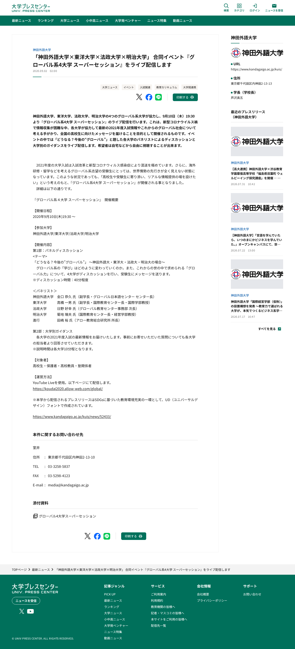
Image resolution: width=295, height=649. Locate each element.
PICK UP (110, 594)
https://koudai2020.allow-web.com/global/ (68, 388)
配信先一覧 (158, 625)
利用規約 (157, 600)
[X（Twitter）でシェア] (139, 97)
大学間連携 (189, 87)
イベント (129, 87)
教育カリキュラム (166, 87)
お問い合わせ (252, 594)
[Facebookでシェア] (149, 97)
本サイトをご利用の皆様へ (169, 619)
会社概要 (203, 594)
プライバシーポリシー (212, 600)
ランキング (111, 607)
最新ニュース (113, 600)
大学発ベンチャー (116, 625)
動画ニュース (113, 638)
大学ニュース (109, 87)
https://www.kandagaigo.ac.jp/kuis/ (256, 69)
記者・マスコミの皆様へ (167, 613)
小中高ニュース (114, 619)
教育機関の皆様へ (163, 607)
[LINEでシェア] (158, 97)
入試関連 (145, 87)
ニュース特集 (113, 632)
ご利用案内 (158, 594)
